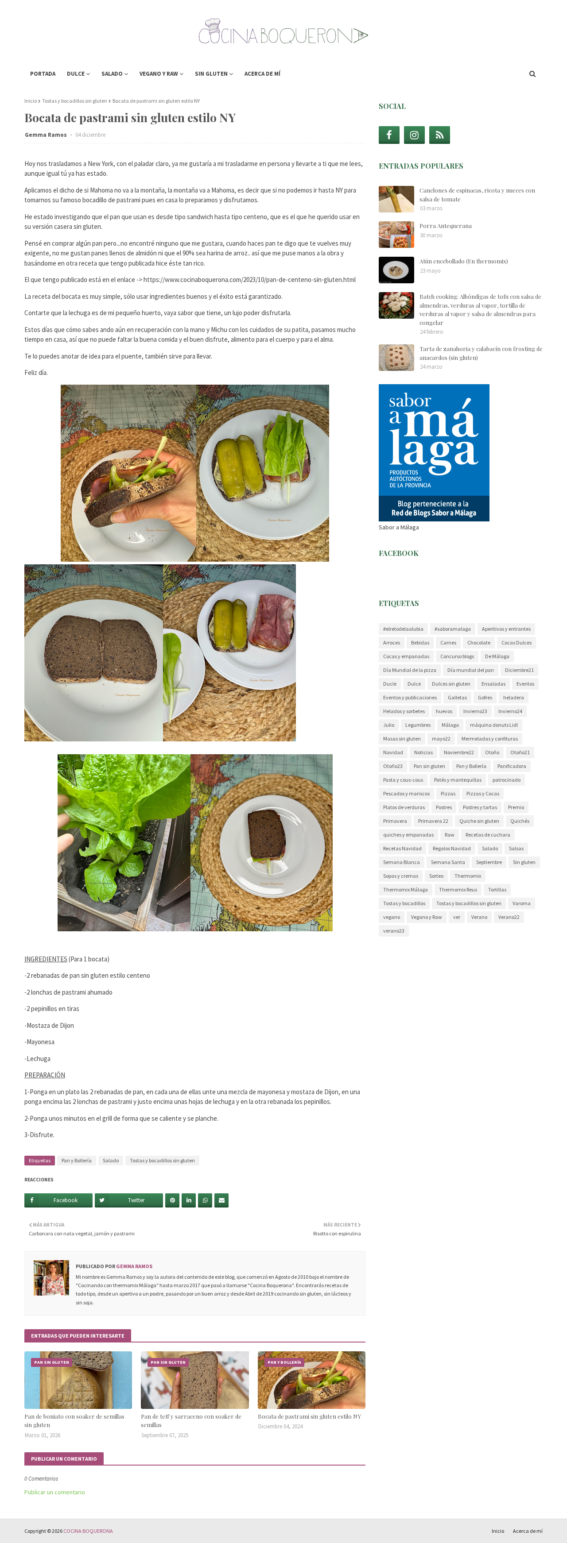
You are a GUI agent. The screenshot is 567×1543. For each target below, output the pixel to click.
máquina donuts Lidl (494, 724)
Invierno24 (510, 711)
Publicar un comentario (54, 1492)
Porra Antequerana (445, 225)
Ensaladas (493, 683)
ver (456, 917)
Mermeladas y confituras (490, 738)
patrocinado (506, 779)
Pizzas (448, 793)
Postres (444, 807)
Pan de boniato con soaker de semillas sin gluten (74, 1420)
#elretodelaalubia (403, 628)
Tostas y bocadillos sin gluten (74, 100)
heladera (513, 697)
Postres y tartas (480, 807)
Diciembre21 (519, 670)
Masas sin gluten (402, 738)
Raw (449, 834)
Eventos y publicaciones (410, 697)
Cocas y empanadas (406, 656)
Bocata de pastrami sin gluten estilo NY (309, 1416)
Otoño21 (520, 752)
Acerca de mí (528, 1531)
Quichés (519, 821)
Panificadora (511, 766)
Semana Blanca (401, 862)
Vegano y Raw (426, 917)
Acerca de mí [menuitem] (262, 73)
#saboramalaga (453, 628)
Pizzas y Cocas (482, 793)
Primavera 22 (433, 821)
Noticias (423, 752)
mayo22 (441, 738)
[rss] (439, 135)
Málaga (450, 724)
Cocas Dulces (516, 642)
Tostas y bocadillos (404, 903)
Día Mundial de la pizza (409, 670)
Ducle (389, 683)
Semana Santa (448, 862)
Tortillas (497, 889)
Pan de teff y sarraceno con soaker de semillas (191, 1420)
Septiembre (489, 862)
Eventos (525, 683)
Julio (388, 724)
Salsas (516, 848)
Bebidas (420, 642)
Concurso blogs (457, 656)
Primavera (395, 821)
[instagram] (414, 135)
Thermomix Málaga (405, 889)
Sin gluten (524, 862)
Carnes (448, 642)
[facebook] (389, 135)
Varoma (522, 903)
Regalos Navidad (452, 848)
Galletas (457, 697)
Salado (111, 1160)
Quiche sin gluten (479, 821)
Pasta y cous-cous (403, 779)
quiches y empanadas (408, 834)
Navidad (393, 752)
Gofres (485, 697)
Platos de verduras (404, 807)
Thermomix (467, 875)
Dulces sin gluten (451, 683)
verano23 (393, 930)
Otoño (492, 752)
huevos (444, 711)
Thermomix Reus (458, 889)
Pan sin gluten (429, 766)
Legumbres (418, 724)
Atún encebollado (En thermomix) (463, 261)
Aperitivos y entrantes (506, 628)
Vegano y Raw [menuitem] (159, 73)
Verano (479, 917)
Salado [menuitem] (112, 73)
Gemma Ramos (46, 135)
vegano (391, 917)
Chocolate (478, 642)
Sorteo (436, 875)
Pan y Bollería (77, 1160)
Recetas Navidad (402, 848)
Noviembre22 (459, 752)
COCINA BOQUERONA (88, 1531)
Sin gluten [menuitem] (211, 73)
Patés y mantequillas (458, 779)
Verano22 (509, 917)
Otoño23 (393, 766)
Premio (516, 807)
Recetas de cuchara (488, 834)
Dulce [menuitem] (76, 73)
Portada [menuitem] (42, 73)
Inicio (30, 100)
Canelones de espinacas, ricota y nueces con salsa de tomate (477, 194)
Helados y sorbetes (404, 711)
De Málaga (497, 656)
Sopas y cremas (400, 875)
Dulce (414, 683)
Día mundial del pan (470, 670)
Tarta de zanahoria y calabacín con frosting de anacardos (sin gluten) (481, 353)
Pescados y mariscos (406, 793)
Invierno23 (475, 711)
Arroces (391, 642)
